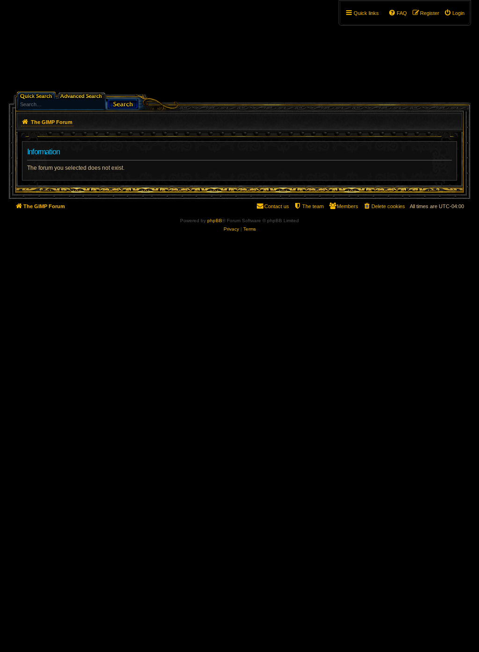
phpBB (214, 220)
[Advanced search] (83, 95)
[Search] (123, 103)
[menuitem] (454, 13)
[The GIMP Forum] (88, 49)
